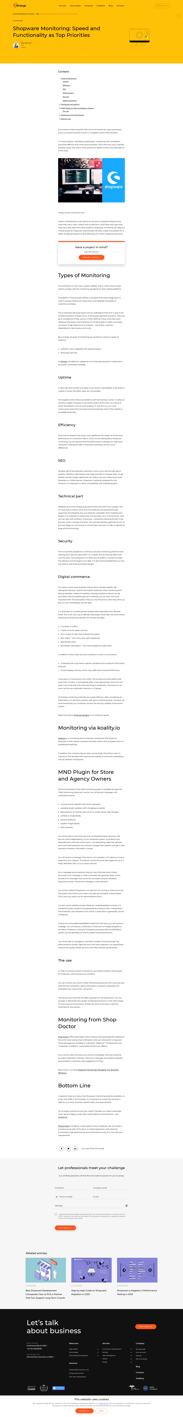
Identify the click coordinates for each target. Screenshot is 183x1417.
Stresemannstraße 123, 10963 (36, 1345)
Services (62, 6)
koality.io (62, 738)
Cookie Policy (103, 1403)
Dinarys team (64, 1126)
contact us (62, 1117)
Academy (101, 6)
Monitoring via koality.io (70, 104)
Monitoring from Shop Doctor (72, 115)
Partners (139, 1356)
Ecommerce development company (23, 13)
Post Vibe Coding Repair (77, 1377)
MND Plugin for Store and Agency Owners (77, 108)
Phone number (66, 1197)
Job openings (140, 1349)
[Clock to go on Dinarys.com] (25, 5)
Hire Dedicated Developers (78, 1355)
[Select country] (57, 1197)
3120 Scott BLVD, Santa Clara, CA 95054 (40, 1357)
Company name (100, 1188)
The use (66, 111)
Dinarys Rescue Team (76, 1373)
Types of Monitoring (68, 78)
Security (66, 97)
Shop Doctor (63, 1037)
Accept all (84, 1411)
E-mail (96, 1197)
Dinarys (64, 362)
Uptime (66, 82)
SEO (64, 89)
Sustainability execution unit (79, 1370)
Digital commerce (70, 101)
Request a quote (91, 257)
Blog (111, 6)
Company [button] (88, 6)
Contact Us (162, 5)
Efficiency (66, 85)
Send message (65, 1228)
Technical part (68, 93)
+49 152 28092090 (34, 1349)
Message (59, 1206)
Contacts (120, 6)
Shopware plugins (81, 715)
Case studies (75, 6)
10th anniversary (141, 1359)
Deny (101, 1411)
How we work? (141, 1352)
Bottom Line (66, 119)
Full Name (59, 1188)
